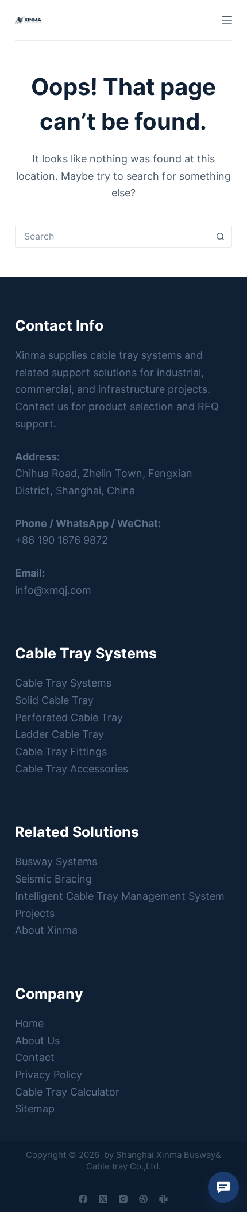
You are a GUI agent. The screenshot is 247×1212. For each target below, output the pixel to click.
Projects (35, 913)
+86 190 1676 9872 (61, 540)
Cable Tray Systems (63, 683)
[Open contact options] (223, 1187)
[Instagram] (123, 1199)
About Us (37, 1041)
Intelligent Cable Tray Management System (120, 896)
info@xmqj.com (53, 590)
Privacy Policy (48, 1075)
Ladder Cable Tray (59, 734)
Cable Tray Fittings (61, 751)
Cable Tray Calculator (67, 1092)
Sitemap (35, 1109)
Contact (35, 1057)
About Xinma (46, 930)
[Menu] (227, 20)
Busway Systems (56, 861)
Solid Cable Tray (54, 700)
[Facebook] (83, 1199)
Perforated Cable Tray (69, 717)
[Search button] (220, 236)
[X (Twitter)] (103, 1199)
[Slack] (163, 1199)
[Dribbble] (143, 1199)
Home (29, 1023)
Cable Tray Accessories (71, 769)
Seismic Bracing (53, 879)
